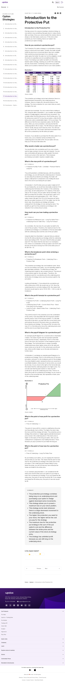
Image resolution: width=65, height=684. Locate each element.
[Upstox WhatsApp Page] (29, 605)
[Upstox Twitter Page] (10, 605)
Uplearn (31, 582)
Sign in (57, 2)
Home (26, 582)
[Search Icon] (53, 2)
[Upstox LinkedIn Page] (17, 605)
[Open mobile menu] (62, 2)
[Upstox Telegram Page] (14, 605)
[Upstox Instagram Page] (25, 605)
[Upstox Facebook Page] (6, 605)
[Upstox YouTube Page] (21, 605)
